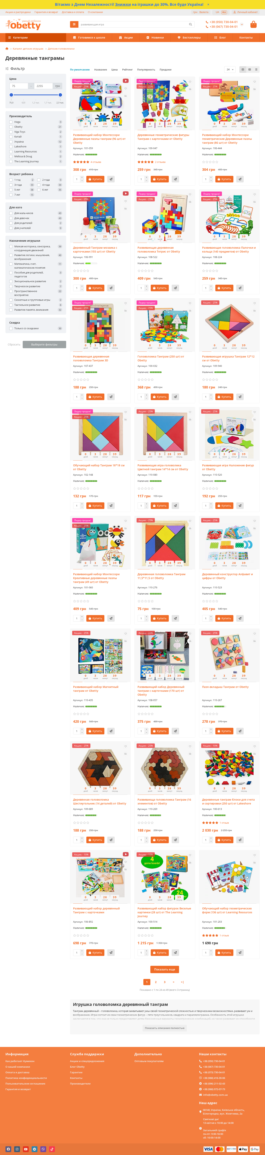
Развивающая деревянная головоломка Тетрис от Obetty (159, 249)
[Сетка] (242, 69)
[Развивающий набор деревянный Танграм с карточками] (100, 877)
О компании (95, 12)
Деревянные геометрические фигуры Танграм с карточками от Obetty (163, 137)
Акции (128, 37)
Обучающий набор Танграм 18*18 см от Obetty (99, 467)
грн (200, 12)
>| (182, 982)
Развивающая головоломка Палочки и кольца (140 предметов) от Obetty (229, 249)
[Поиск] (190, 24)
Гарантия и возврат (46, 12)
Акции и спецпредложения (87, 1061)
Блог (222, 37)
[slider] (11, 95)
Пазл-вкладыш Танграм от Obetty (225, 687)
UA (217, 12)
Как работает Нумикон (19, 1061)
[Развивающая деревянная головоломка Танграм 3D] (100, 325)
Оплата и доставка (17, 1072)
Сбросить (14, 344)
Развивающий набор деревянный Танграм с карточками (96, 910)
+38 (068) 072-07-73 (214, 1089)
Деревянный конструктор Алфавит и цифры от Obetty (227, 576)
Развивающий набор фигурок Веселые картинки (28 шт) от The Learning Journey (164, 912)
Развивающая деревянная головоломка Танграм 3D (91, 358)
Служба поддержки (87, 1054)
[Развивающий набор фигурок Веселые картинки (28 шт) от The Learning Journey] (165, 877)
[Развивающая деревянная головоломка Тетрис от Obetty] (165, 216)
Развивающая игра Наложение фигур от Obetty (228, 467)
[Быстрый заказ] (111, 179)
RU (224, 12)
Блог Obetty (77, 1066)
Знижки (123, 4)
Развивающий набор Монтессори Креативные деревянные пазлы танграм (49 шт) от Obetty (96, 578)
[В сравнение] (125, 96)
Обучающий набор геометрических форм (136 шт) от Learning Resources (227, 910)
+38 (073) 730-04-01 (214, 1072)
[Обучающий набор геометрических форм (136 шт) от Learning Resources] (229, 877)
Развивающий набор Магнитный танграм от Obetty (95, 689)
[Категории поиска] (74, 24)
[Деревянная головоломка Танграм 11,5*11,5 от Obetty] (165, 543)
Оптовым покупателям (149, 1061)
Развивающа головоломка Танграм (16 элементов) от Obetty (164, 801)
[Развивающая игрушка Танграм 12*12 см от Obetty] (229, 325)
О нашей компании (17, 1066)
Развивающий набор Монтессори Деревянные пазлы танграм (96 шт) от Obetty (99, 138)
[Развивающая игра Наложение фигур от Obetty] (229, 434)
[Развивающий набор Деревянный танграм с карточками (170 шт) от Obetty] (165, 656)
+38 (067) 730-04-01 (224, 27)
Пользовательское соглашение (25, 1083)
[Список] (249, 69)
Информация (17, 1054)
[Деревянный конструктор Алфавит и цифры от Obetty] (229, 543)
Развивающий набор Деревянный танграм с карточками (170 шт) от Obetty (161, 690)
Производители (80, 1083)
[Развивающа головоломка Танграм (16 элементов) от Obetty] (165, 768)
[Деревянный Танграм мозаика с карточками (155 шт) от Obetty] (100, 216)
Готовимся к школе (91, 37)
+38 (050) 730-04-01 (224, 22)
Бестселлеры (192, 37)
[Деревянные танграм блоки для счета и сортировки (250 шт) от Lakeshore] (229, 768)
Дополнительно (148, 1054)
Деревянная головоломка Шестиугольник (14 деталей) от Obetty (99, 801)
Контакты (246, 37)
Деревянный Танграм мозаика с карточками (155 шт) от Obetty (95, 249)
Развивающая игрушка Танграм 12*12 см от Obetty (228, 358)
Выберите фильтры (44, 344)
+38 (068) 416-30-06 (214, 1078)
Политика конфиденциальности (26, 1078)
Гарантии (76, 1072)
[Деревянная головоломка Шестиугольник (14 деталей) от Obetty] (100, 768)
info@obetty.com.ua (215, 1095)
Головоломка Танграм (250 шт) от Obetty (161, 358)
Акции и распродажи (18, 12)
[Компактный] (256, 69)
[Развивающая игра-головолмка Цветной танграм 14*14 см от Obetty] (165, 434)
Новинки (158, 37)
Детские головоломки (61, 48)
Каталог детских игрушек (28, 48)
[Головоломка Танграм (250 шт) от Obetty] (165, 325)
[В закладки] (125, 88)
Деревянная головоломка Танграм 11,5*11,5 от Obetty (161, 576)
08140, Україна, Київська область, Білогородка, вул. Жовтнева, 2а (224, 1111)
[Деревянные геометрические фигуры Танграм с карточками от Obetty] (165, 104)
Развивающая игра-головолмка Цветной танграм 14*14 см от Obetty (163, 467)
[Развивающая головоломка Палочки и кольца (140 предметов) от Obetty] (229, 216)
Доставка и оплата (73, 12)
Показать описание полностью (164, 1028)
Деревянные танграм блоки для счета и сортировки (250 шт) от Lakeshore (228, 801)
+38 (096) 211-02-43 (214, 1083)
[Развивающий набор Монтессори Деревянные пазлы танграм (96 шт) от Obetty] (100, 104)
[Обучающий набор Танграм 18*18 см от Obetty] (100, 434)
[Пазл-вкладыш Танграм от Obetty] (229, 656)
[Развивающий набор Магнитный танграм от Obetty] (100, 656)
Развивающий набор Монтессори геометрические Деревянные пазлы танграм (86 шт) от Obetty (227, 138)
